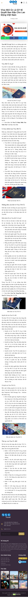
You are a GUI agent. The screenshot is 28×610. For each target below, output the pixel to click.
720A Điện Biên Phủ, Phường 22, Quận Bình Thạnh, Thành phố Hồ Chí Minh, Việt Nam (12, 524)
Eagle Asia (10, 595)
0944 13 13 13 (7, 529)
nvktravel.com (14, 543)
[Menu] (2, 3)
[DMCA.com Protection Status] (17, 595)
